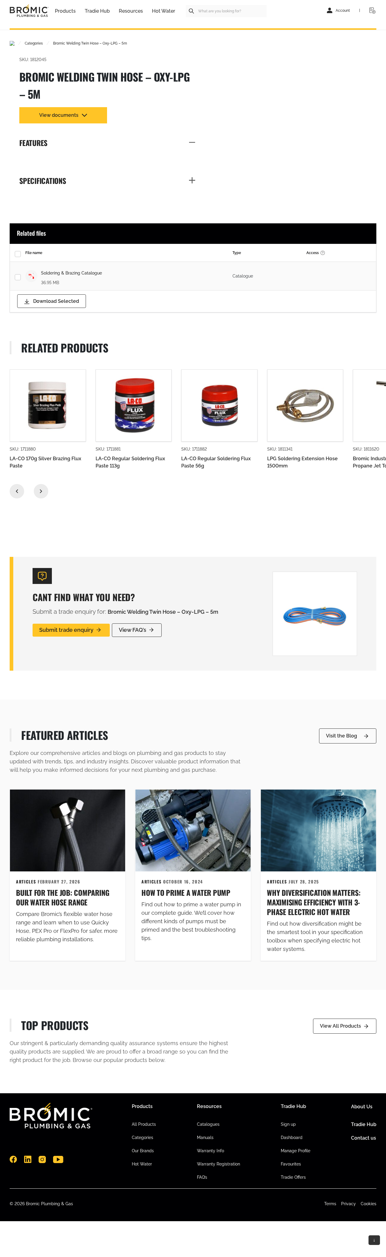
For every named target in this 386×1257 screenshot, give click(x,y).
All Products (144, 1124)
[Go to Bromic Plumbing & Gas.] (12, 43)
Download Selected (55, 301)
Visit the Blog (341, 736)
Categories (142, 1137)
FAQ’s (202, 1177)
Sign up (288, 1124)
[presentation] (17, 491)
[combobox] (226, 11)
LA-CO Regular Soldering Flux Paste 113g (130, 462)
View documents (58, 115)
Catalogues (208, 1124)
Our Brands (143, 1150)
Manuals (205, 1137)
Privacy (348, 1203)
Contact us (363, 1138)
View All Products (340, 1026)
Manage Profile (295, 1150)
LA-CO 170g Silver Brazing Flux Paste (45, 462)
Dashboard (291, 1137)
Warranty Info (210, 1150)
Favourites (291, 1164)
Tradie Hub (363, 1124)
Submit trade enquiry (66, 630)
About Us (361, 1107)
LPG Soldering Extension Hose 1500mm (302, 462)
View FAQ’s (132, 630)
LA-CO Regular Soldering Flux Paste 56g (216, 462)
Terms (330, 1203)
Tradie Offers (293, 1177)
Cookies (368, 1203)
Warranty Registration (218, 1164)
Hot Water (142, 1164)
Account (343, 10)
